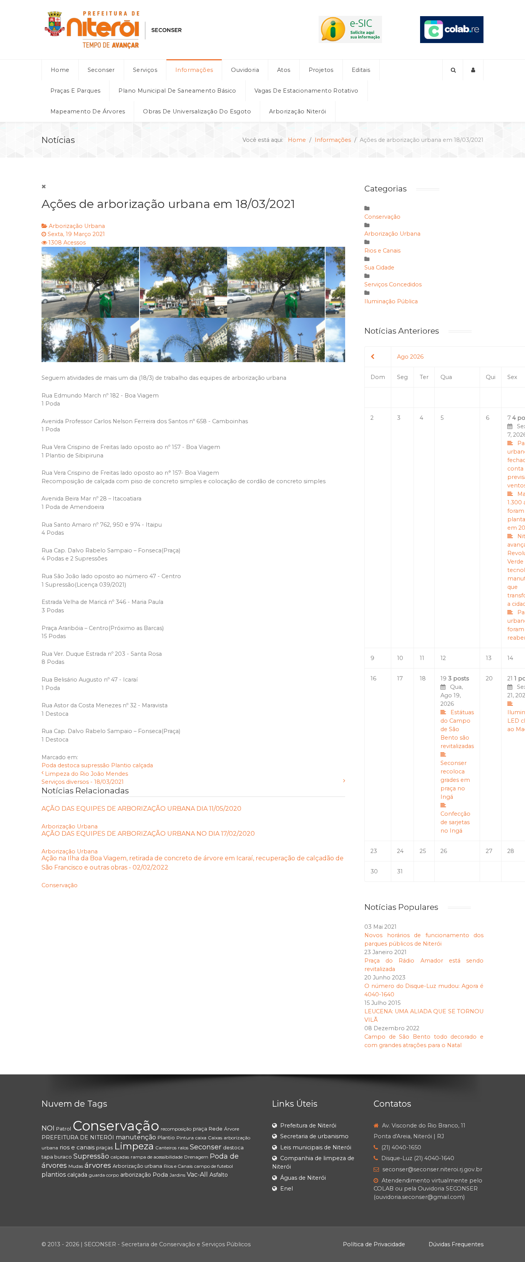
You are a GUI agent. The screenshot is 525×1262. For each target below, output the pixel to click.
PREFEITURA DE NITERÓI (78, 1137)
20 (489, 678)
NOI (48, 1128)
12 (443, 658)
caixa (200, 1138)
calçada (143, 765)
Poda (49, 765)
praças (104, 1147)
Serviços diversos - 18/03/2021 (83, 781)
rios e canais (77, 1147)
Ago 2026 (410, 356)
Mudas (75, 1166)
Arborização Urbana (77, 226)
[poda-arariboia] (193, 304)
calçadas (120, 1157)
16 (373, 678)
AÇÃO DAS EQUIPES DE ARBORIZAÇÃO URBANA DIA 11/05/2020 (141, 808)
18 (423, 678)
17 (400, 678)
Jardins (177, 1175)
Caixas (215, 1138)
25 (423, 851)
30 (374, 871)
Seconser (205, 1147)
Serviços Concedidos (393, 284)
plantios (54, 1174)
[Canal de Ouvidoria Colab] (451, 29)
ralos (183, 1148)
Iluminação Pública (391, 301)
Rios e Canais (382, 250)
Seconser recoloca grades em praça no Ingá (455, 780)
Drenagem (196, 1157)
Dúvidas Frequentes (456, 1244)
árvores (98, 1165)
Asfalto (218, 1174)
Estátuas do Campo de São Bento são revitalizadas (457, 729)
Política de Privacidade (374, 1244)
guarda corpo (104, 1175)
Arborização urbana (137, 1166)
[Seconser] (161, 30)
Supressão (91, 1156)
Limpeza (134, 1146)
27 (489, 851)
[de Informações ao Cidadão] (350, 29)
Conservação (60, 885)
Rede (216, 1129)
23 (373, 851)
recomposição (176, 1129)
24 (400, 851)
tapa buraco (57, 1157)
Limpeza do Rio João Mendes (86, 773)
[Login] (473, 70)
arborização (135, 1174)
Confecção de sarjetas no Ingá (455, 822)
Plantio (121, 765)
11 (422, 658)
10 (400, 658)
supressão (95, 765)
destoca (69, 765)
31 (400, 871)
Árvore (231, 1129)
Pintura (185, 1138)
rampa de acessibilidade (157, 1157)
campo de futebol (213, 1166)
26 (443, 851)
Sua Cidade (379, 267)
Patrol (63, 1129)
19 (457, 754)
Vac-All (197, 1174)
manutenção (136, 1137)
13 (489, 658)
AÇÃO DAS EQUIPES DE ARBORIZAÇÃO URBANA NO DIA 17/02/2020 (148, 833)
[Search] (452, 70)
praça (200, 1129)
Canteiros (165, 1148)
